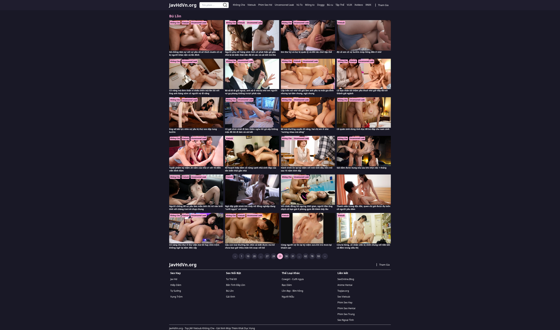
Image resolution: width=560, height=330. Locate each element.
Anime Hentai (344, 285)
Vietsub (251, 4)
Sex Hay (175, 273)
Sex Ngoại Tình (345, 320)
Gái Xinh (230, 296)
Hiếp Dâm (175, 285)
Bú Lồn (230, 290)
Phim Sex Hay (344, 302)
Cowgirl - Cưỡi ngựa (293, 279)
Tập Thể (340, 4)
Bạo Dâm (287, 285)
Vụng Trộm (176, 296)
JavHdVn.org (183, 5)
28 (273, 256)
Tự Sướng (175, 290)
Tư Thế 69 (231, 279)
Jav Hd (173, 279)
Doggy (320, 4)
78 (312, 256)
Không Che (239, 4)
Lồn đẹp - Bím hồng (292, 290)
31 (293, 256)
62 (305, 256)
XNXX (368, 4)
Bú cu (330, 4)
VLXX (349, 4)
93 (318, 256)
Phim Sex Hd (265, 4)
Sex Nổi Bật (233, 273)
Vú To (299, 4)
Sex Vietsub (343, 296)
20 (254, 256)
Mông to (310, 4)
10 (248, 256)
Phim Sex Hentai (346, 308)
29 (280, 256)
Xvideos (359, 4)
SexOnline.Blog (345, 279)
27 (267, 256)
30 (286, 256)
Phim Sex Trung (346, 314)
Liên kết (342, 273)
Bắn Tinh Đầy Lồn (235, 285)
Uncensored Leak (284, 4)
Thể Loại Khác (291, 273)
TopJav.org (343, 290)
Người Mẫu (288, 296)
